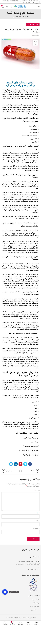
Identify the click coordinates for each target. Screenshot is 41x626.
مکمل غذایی (15, 17)
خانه (27, 17)
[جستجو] (11, 6)
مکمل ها (22, 17)
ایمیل (37, 521)
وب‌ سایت (36, 528)
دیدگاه (37, 490)
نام (38, 513)
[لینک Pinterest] (20, 464)
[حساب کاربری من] (7, 6)
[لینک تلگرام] (11, 464)
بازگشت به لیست (20, 470)
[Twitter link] (25, 464)
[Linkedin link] (16, 464)
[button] (5, 592)
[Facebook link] (30, 464)
